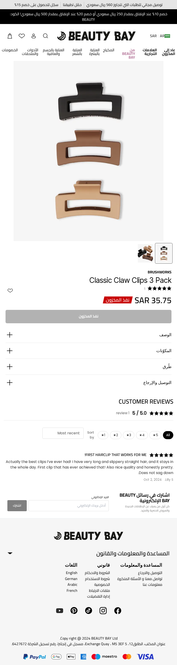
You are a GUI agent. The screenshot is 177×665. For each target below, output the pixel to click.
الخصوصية (102, 584)
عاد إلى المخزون (168, 51)
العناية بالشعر (77, 51)
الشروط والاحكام (97, 572)
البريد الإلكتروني (100, 497)
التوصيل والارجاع (150, 572)
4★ (142, 435)
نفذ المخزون (88, 316)
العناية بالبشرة (94, 51)
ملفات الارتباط (99, 590)
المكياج (108, 50)
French (72, 590)
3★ (128, 435)
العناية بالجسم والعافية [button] (53, 51)
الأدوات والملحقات (30, 51)
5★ (155, 435)
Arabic (72, 584)
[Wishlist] (22, 36)
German (71, 578)
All (168, 435)
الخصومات (10, 50)
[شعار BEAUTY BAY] (96, 36)
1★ (103, 435)
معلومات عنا (152, 584)
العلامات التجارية (150, 51)
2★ (115, 435)
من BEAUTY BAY (128, 53)
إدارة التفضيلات (98, 596)
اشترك (17, 505)
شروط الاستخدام (97, 578)
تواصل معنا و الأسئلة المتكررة (139, 578)
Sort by (90, 435)
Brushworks (159, 272)
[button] (45, 36)
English (71, 572)
